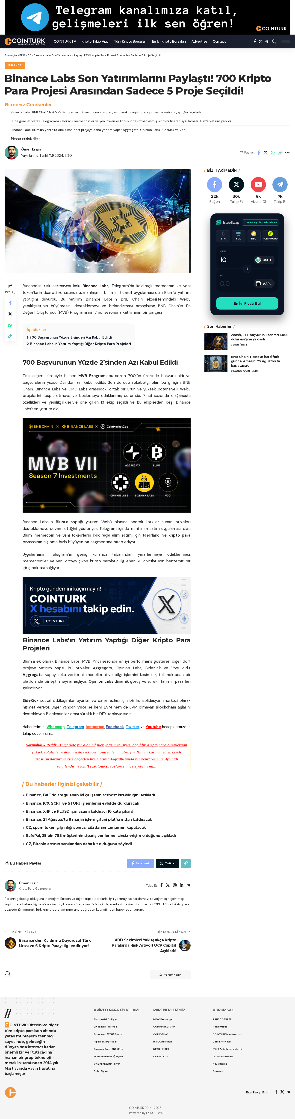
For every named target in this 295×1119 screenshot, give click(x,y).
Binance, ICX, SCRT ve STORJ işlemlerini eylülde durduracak (82, 803)
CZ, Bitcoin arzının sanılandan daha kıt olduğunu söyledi (79, 844)
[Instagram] (175, 885)
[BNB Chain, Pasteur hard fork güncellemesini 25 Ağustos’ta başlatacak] (215, 363)
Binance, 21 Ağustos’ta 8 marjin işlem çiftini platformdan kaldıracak (89, 819)
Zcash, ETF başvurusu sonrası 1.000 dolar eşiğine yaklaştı (260, 337)
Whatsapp (56, 726)
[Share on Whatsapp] (273, 152)
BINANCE (25, 55)
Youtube (153, 726)
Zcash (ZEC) (239, 344)
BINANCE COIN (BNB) (244, 370)
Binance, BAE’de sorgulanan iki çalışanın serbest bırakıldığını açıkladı (90, 795)
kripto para (179, 535)
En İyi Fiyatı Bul (247, 303)
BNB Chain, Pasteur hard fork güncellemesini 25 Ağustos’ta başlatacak (255, 361)
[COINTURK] (25, 41)
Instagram (95, 726)
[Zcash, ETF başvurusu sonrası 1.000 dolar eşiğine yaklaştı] (215, 341)
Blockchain (166, 707)
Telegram (75, 726)
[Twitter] (260, 41)
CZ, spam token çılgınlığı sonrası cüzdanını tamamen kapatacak (86, 827)
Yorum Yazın (172, 975)
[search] (274, 41)
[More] (287, 152)
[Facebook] (255, 41)
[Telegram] (266, 41)
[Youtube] (258, 190)
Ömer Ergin (31, 149)
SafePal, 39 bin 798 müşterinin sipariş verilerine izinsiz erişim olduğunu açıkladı (101, 835)
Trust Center (98, 766)
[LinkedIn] (181, 885)
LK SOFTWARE (156, 1113)
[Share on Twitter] (266, 152)
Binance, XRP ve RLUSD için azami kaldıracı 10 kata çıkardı (80, 811)
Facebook (115, 726)
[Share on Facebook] (258, 152)
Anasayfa (11, 55)
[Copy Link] (280, 152)
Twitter (132, 726)
